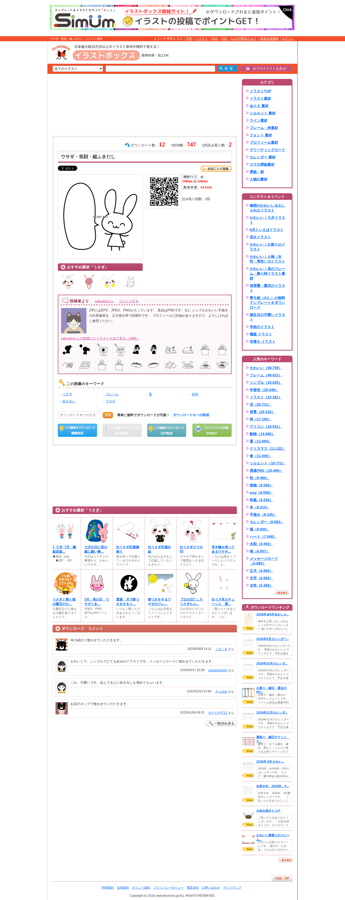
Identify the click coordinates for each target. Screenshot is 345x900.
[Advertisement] (23, 120)
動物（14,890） (262, 434)
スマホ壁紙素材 (262, 164)
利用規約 (108, 887)
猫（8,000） (259, 529)
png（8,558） (261, 492)
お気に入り (216, 169)
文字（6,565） (261, 578)
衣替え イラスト (263, 341)
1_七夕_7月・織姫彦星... (64, 549)
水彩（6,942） (261, 544)
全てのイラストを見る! (268, 68)
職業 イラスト (261, 334)
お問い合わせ (211, 887)
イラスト (202, 38)
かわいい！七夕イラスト (267, 220)
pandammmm (217, 670)
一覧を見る (281, 592)
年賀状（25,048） (264, 390)
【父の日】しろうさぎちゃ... (191, 601)
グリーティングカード (267, 150)
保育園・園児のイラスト (267, 288)
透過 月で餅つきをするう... (127, 601)
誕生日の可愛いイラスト (267, 317)
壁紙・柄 (257, 172)
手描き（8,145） (263, 514)
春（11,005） (261, 456)
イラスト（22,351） (266, 397)
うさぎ (67, 394)
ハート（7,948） (263, 536)
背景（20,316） (262, 412)
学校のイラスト (262, 327)
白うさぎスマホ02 (191, 549)
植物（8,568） (261, 485)
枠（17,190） (261, 419)
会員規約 (123, 887)
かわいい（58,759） (266, 368)
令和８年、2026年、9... (272, 786)
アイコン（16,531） (266, 426)
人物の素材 (258, 179)
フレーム (112, 394)
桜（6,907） (259, 551)
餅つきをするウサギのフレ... (159, 601)
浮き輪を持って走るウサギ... (223, 549)
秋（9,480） (259, 478)
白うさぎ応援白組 (159, 549)
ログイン (288, 38)
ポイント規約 (141, 887)
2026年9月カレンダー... (272, 639)
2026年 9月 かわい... (270, 761)
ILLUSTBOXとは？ (244, 38)
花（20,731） (261, 404)
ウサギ (110, 401)
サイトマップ (232, 887)
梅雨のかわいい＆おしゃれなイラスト (267, 207)
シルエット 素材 (263, 113)
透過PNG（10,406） (266, 470)
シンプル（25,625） (266, 382)
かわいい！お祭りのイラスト (267, 246)
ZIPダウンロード (166, 430)
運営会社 (193, 887)
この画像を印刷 (212, 430)
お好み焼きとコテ (268, 810)
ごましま (221, 649)
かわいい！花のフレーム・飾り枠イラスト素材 (267, 273)
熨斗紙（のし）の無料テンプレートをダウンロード (267, 302)
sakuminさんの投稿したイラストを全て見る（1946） (100, 338)
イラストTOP (260, 91)
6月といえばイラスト (267, 230)
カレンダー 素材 (263, 157)
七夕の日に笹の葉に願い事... (95, 549)
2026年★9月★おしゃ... (272, 614)
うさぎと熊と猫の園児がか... (64, 601)
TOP (189, 38)
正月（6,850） (261, 571)
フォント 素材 (261, 135)
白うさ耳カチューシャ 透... (223, 601)
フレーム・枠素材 (264, 128)
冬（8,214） (259, 507)
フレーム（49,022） (266, 375)
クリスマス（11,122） (268, 448)
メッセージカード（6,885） (264, 560)
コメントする (129, 301)
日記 (224, 38)
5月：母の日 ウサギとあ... (96, 601)
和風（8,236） (261, 500)
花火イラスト (260, 237)
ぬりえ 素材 (259, 106)
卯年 (195, 394)
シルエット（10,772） (268, 463)
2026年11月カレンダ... (271, 712)
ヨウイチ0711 (217, 713)
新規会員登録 (269, 38)
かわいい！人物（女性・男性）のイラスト (267, 258)
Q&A (214, 38)
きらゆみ (221, 691)
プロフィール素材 (264, 142)
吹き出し (69, 401)
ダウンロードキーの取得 (191, 415)
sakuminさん (104, 301)
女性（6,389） (261, 585)
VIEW (248, 628)
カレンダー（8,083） (267, 522)
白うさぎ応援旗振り (127, 549)
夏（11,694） (261, 441)
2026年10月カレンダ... (271, 663)
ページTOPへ (282, 878)
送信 (108, 415)
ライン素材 (258, 120)
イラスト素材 (260, 98)
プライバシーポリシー (168, 887)
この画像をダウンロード (77, 430)
